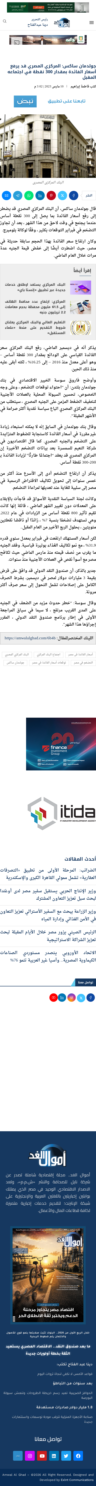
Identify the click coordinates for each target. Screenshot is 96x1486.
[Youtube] (42, 1456)
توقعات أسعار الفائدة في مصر (49, 662)
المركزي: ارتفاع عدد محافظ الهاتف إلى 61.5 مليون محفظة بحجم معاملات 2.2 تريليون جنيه (35, 307)
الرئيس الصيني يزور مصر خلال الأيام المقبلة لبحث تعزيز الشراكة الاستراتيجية (48, 936)
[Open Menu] (91, 22)
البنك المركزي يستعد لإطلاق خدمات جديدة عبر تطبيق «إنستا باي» (35, 287)
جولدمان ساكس (15, 662)
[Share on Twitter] (62, 195)
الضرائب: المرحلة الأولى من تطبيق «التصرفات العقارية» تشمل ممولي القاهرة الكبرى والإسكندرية (48, 874)
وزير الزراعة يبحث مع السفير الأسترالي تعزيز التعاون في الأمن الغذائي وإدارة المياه (48, 915)
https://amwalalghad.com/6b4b (30, 638)
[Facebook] (78, 1456)
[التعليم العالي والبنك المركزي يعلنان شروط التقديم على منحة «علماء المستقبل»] (80, 328)
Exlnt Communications (77, 1480)
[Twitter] (66, 1456)
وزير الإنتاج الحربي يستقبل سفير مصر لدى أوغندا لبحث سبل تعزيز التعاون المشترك (48, 895)
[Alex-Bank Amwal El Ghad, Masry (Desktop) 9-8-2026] (48, 6)
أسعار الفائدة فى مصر (80, 654)
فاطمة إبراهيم (80, 87)
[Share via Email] (6, 195)
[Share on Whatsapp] (29, 195)
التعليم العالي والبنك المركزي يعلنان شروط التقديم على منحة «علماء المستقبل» (35, 327)
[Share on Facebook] (73, 195)
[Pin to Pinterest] (51, 195)
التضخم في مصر (83, 662)
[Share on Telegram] (17, 195)
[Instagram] (30, 1456)
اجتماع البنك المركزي (48, 654)
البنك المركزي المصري (17, 654)
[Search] (4, 23)
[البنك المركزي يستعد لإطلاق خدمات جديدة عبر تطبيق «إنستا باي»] (80, 288)
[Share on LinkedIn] (40, 195)
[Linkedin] (54, 1456)
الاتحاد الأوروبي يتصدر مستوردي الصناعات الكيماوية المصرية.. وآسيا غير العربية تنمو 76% (48, 957)
